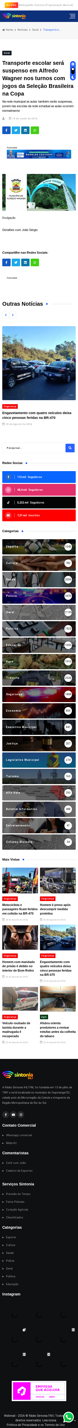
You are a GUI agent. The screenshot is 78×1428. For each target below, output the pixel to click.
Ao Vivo (11, 5)
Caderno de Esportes (19, 1170)
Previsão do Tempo (18, 1194)
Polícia (10, 1260)
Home (9, 29)
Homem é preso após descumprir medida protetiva (55, 909)
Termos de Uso (54, 1425)
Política (10, 1276)
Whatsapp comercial (19, 1135)
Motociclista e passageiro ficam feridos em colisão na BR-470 (20, 909)
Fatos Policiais (15, 1201)
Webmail (9, 1416)
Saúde (10, 1253)
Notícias (23, 29)
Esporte (11, 1237)
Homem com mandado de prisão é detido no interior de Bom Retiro (18, 966)
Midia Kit (11, 1143)
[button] (5, 315)
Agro (44, 1017)
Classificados (14, 1217)
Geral (35, 29)
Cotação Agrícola (17, 1209)
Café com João (16, 1163)
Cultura (10, 1245)
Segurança (10, 406)
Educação (12, 1284)
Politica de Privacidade (22, 1425)
